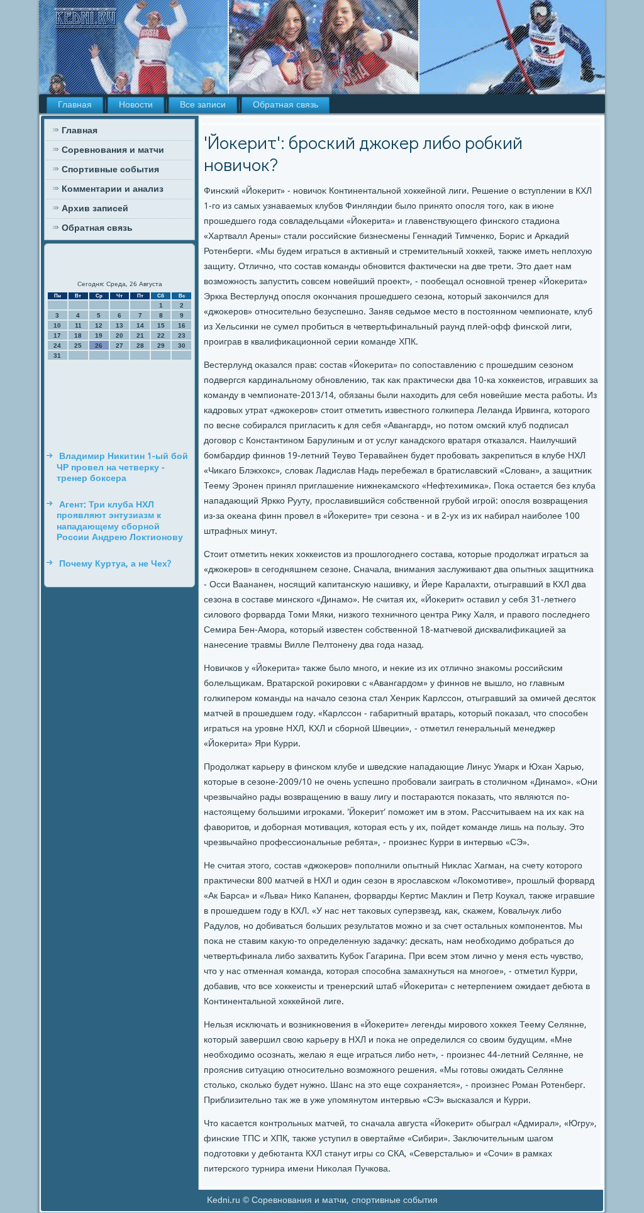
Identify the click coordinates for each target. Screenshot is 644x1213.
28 (140, 345)
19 (99, 335)
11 (78, 325)
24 (57, 345)
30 (182, 345)
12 (99, 325)
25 (78, 345)
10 (57, 325)
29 (161, 345)
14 (140, 325)
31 (57, 355)
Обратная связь (285, 105)
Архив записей (95, 208)
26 (99, 345)
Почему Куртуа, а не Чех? (115, 564)
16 (182, 325)
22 (161, 335)
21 (140, 335)
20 (119, 335)
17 (57, 335)
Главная (75, 105)
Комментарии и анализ (113, 189)
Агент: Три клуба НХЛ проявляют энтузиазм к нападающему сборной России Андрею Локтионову (120, 521)
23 (182, 335)
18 (78, 335)
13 (119, 325)
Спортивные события (110, 169)
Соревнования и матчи (113, 150)
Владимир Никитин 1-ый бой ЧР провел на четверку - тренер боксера (122, 467)
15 (161, 325)
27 (119, 345)
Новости (136, 105)
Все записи (203, 105)
